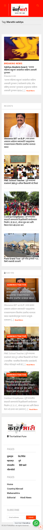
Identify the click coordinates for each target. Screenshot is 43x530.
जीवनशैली (11, 469)
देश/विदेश (21, 456)
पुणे (20, 460)
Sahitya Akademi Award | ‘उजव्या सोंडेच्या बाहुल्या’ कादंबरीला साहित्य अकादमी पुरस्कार (20, 70)
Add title (10, 273)
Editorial (11, 497)
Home (10, 484)
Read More (30, 91)
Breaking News (13, 63)
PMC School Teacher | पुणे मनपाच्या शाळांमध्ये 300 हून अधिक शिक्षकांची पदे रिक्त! (21, 343)
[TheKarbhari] (18, 10)
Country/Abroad (15, 488)
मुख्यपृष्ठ (10, 456)
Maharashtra (13, 493)
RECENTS (8, 106)
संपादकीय (10, 465)
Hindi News (25, 497)
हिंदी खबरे (22, 465)
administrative (16, 285)
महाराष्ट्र (10, 460)
